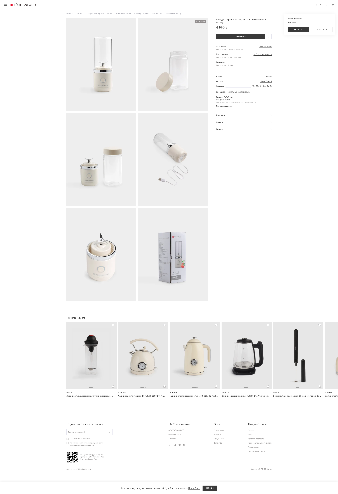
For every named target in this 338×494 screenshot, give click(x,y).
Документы (219, 439)
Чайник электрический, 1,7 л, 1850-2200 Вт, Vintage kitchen (194, 396)
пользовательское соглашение (82, 445)
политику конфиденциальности (91, 443)
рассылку (86, 438)
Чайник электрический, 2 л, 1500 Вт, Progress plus (245, 396)
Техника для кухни (123, 14)
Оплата (219, 122)
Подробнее (194, 488)
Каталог (80, 14)
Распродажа (253, 447)
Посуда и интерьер (95, 14)
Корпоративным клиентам (260, 443)
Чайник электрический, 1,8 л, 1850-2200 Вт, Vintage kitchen (142, 396)
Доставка (220, 115)
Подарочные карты (256, 451)
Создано (254, 469)
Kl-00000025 (266, 81)
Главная (70, 14)
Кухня (109, 14)
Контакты (172, 439)
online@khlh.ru (174, 434)
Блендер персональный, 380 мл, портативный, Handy (157, 14)
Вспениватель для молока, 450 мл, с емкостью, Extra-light (90, 396)
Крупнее (202, 21)
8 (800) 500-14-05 (176, 430)
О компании (219, 430)
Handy (269, 76)
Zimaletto (218, 443)
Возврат (220, 129)
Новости (217, 434)
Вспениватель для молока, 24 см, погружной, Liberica (297, 396)
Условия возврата (256, 439)
